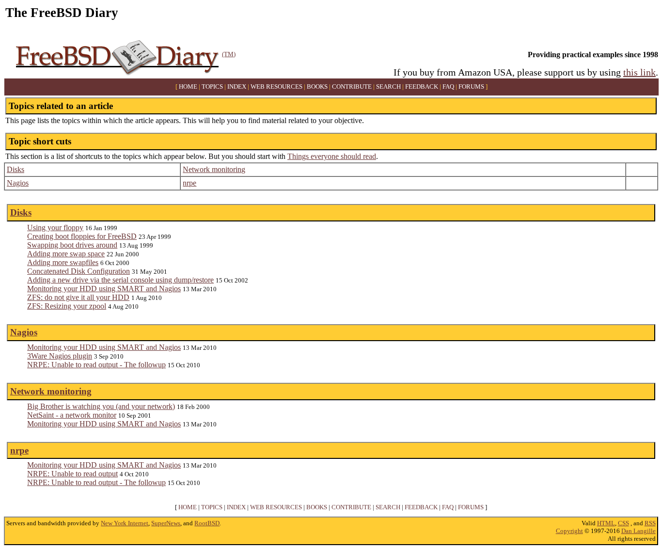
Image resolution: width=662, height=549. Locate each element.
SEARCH (388, 86)
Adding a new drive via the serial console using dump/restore (120, 280)
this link (639, 72)
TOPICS (212, 86)
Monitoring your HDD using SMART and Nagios (104, 288)
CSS (623, 523)
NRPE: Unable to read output (72, 474)
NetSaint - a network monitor (71, 415)
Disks (15, 169)
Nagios (18, 183)
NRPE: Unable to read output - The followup (96, 365)
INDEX (236, 86)
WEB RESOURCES (276, 86)
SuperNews (165, 523)
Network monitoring (214, 169)
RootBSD (207, 523)
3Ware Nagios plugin (59, 356)
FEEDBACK (421, 86)
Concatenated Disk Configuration (78, 271)
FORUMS (471, 86)
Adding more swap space (66, 254)
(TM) (229, 54)
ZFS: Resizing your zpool (66, 306)
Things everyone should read (331, 156)
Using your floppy (55, 227)
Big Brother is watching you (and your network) (101, 406)
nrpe (189, 183)
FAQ (448, 86)
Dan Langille (638, 530)
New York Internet (124, 523)
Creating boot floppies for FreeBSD (82, 236)
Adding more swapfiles (62, 262)
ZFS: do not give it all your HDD (78, 297)
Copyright (569, 530)
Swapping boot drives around (72, 245)
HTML (606, 523)
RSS (650, 523)
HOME (188, 86)
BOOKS (317, 86)
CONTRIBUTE (352, 86)
